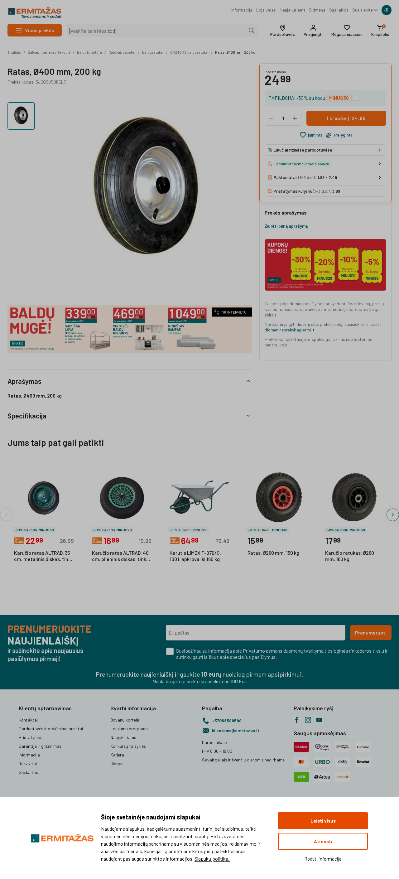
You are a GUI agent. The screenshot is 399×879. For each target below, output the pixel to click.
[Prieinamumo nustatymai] (387, 10)
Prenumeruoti (371, 632)
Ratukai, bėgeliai (122, 52)
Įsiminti (315, 135)
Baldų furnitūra (89, 52)
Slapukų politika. (212, 859)
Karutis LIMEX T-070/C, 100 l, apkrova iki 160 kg (195, 556)
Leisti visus (323, 820)
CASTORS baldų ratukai (189, 52)
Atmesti (323, 841)
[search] (251, 30)
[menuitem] (241, 10)
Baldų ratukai (153, 52)
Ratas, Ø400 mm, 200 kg (235, 52)
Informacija (241, 9)
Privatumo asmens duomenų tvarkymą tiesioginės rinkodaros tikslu (313, 651)
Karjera (117, 754)
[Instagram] (308, 720)
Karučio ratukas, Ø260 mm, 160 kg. (349, 556)
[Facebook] (297, 720)
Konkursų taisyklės (128, 746)
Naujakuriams (292, 9)
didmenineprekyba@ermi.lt (290, 329)
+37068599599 (227, 720)
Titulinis (14, 52)
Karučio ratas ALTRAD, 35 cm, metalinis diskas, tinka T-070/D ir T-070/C (44, 556)
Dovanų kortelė (124, 719)
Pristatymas (30, 737)
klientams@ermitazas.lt (235, 730)
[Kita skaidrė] (393, 515)
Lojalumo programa (129, 728)
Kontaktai (28, 719)
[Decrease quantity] (271, 118)
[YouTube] (319, 720)
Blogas (116, 763)
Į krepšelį (346, 118)
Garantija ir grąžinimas (40, 746)
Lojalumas (266, 9)
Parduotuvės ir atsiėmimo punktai (51, 728)
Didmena (317, 9)
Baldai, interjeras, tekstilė (49, 52)
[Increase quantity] (295, 118)
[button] (282, 30)
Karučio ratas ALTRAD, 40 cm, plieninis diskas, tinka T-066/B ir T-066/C (120, 556)
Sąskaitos (339, 9)
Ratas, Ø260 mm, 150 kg (273, 553)
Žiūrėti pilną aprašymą (286, 226)
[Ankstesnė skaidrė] (6, 515)
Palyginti (343, 135)
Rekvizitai (28, 763)
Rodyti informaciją (323, 859)
